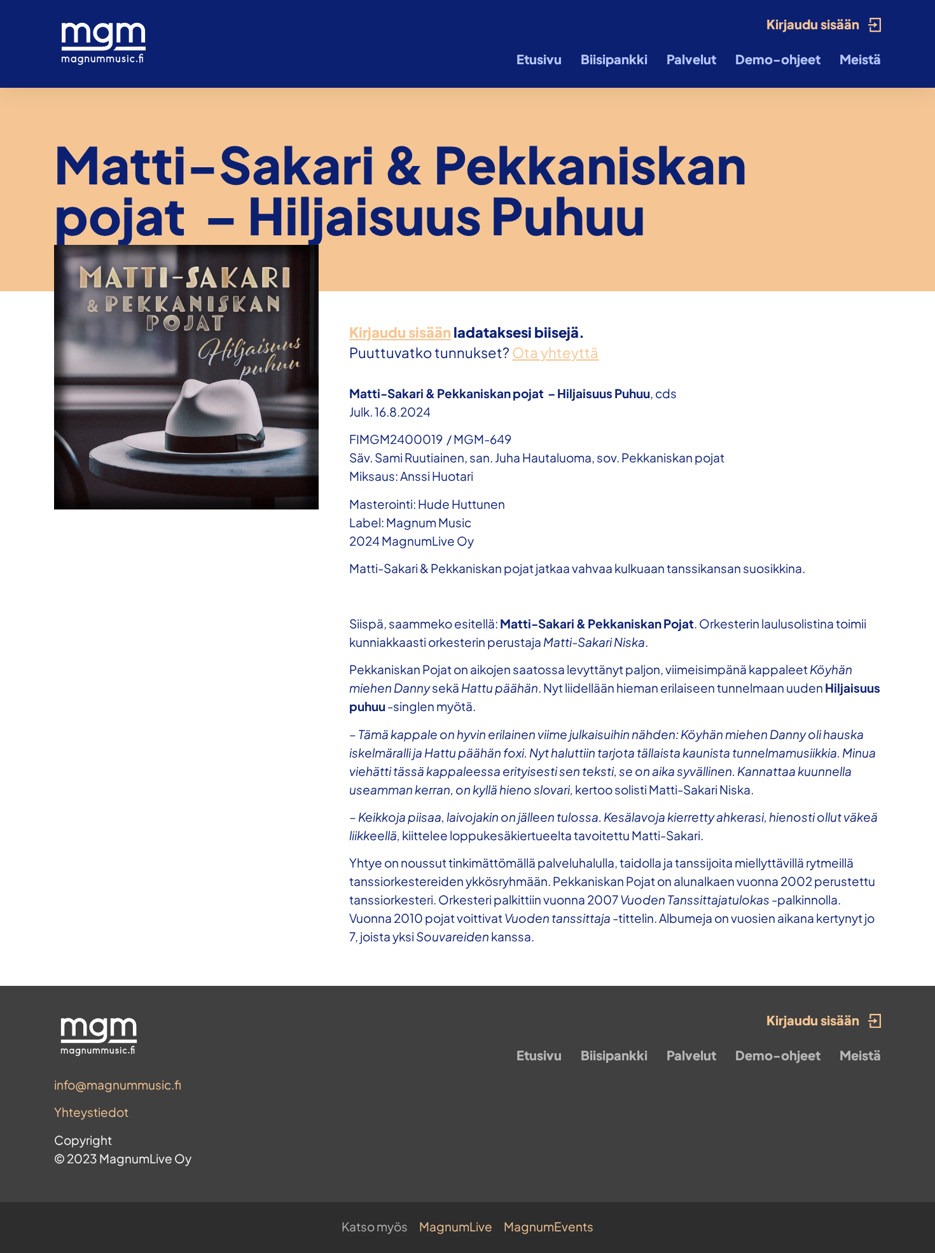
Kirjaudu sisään (400, 332)
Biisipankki (614, 59)
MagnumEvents (548, 1226)
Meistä (860, 59)
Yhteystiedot (91, 1111)
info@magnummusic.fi (117, 1084)
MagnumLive (455, 1226)
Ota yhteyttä (555, 352)
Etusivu (539, 59)
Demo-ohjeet (778, 59)
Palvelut (691, 59)
